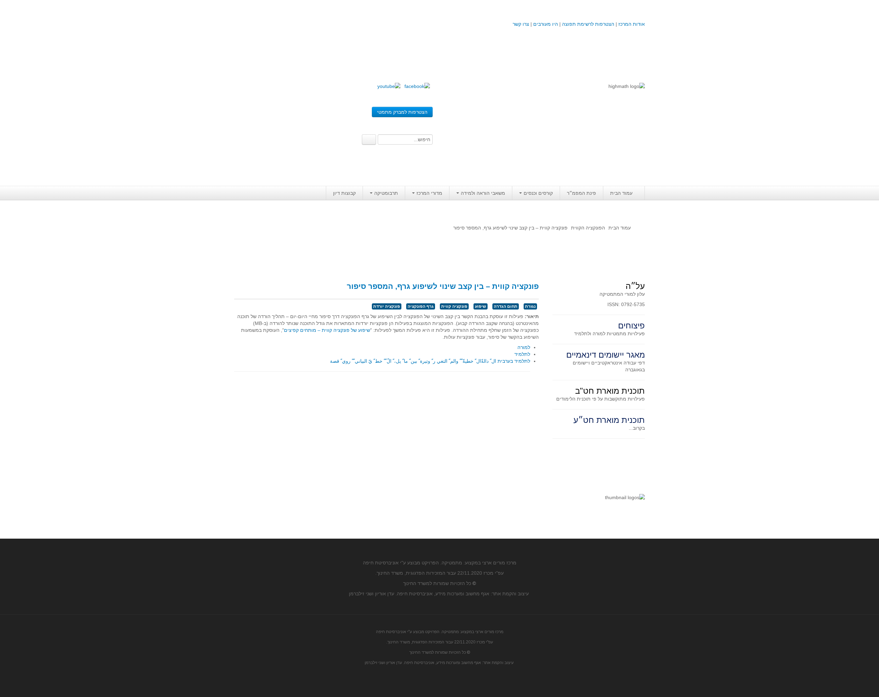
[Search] (369, 139)
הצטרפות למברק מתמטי (402, 112)
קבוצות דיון (344, 193)
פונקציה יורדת (386, 306)
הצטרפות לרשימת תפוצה (587, 24)
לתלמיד (522, 354)
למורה (523, 347)
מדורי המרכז (429, 193)
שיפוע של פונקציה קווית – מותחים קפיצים (327, 330)
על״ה (635, 286)
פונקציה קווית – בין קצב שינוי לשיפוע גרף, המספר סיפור (443, 286)
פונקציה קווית (454, 306)
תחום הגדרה (505, 306)
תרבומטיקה (386, 193)
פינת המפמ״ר (581, 193)
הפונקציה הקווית (588, 228)
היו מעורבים (545, 24)
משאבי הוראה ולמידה (483, 193)
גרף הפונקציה (421, 306)
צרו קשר (521, 24)
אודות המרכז (631, 24)
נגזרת (530, 306)
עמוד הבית (621, 193)
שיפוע (480, 306)
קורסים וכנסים (538, 193)
